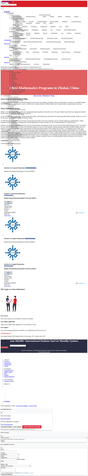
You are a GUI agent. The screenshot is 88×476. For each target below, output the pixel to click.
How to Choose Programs (20, 38)
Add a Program (17, 427)
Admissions (55, 52)
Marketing (65, 21)
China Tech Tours (66, 59)
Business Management (22, 29)
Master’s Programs (18, 24)
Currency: (7, 401)
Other (66, 26)
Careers (6, 366)
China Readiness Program (51, 59)
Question (3, 467)
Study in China (38, 95)
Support (10, 142)
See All (28, 35)
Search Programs (8, 370)
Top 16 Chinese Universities (53, 41)
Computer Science (76, 21)
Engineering (14, 78)
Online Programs (17, 16)
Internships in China (16, 92)
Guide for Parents (45, 48)
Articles (11, 50)
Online (44, 16)
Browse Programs (5, 418)
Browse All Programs (13, 94)
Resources (7, 43)
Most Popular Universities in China (33, 41)
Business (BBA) (54, 21)
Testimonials (46, 64)
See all (51, 23)
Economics (14, 83)
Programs (7, 11)
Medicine (13, 75)
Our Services (7, 363)
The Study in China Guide (19, 48)
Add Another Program (6, 427)
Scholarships (77, 52)
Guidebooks (12, 47)
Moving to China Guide (59, 48)
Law (12, 80)
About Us (7, 62)
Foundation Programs (18, 18)
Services (6, 57)
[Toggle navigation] (1, 8)
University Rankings (14, 41)
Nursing (13, 77)
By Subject (11, 71)
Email (2, 461)
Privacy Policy (33, 406)
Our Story (10, 145)
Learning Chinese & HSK (36, 38)
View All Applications (7, 424)
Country (3, 453)
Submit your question (6, 474)
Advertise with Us (9, 381)
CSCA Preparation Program (32, 59)
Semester (67, 16)
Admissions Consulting (15, 59)
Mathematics (46, 95)
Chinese (76, 16)
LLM (60, 26)
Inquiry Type (4, 464)
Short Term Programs (45, 14)
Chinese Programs (30, 16)
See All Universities (69, 41)
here (21, 67)
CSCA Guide (33, 48)
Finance (13, 81)
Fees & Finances (66, 52)
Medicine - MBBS (20, 21)
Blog (10, 55)
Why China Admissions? (14, 143)
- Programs (8, 7)
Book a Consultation (14, 60)
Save (2, 441)
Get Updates (4, 347)
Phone (2, 456)
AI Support (24, 45)
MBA (17, 26)
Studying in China (14, 36)
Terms (23, 472)
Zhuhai (52, 95)
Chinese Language (16, 72)
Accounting (19, 23)
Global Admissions (9, 376)
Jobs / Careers (16, 53)
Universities (7, 95)
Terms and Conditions (22, 406)
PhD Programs (17, 28)
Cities (27, 52)
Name (2, 449)
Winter (60, 16)
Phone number (21, 459)
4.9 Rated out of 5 (6, 333)
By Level (11, 13)
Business (13, 74)
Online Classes (13, 45)
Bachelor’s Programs (18, 19)
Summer (52, 16)
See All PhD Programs (70, 29)
